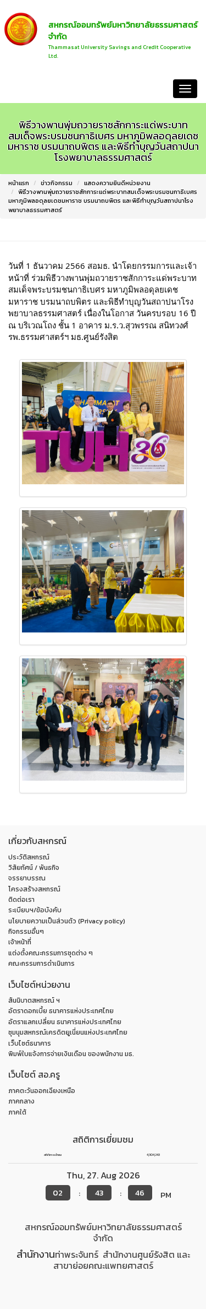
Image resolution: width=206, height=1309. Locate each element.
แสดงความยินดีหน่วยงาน (117, 182)
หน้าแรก (22, 88)
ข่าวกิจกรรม (57, 182)
